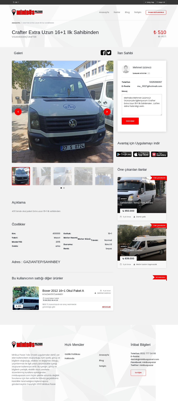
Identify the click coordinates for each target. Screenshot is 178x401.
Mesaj (124, 91)
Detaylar (106, 307)
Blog (127, 12)
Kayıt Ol (162, 2)
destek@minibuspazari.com (145, 359)
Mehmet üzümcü (104, 293)
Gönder (130, 121)
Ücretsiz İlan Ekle (156, 12)
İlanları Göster (141, 73)
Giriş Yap (150, 2)
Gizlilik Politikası (72, 354)
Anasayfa (104, 12)
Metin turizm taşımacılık (146, 264)
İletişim (137, 12)
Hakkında (69, 358)
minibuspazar (149, 362)
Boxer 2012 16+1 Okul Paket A (63, 290)
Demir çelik (141, 217)
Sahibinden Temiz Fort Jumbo (136, 202)
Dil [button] (16, 2)
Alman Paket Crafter (131, 250)
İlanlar (117, 12)
